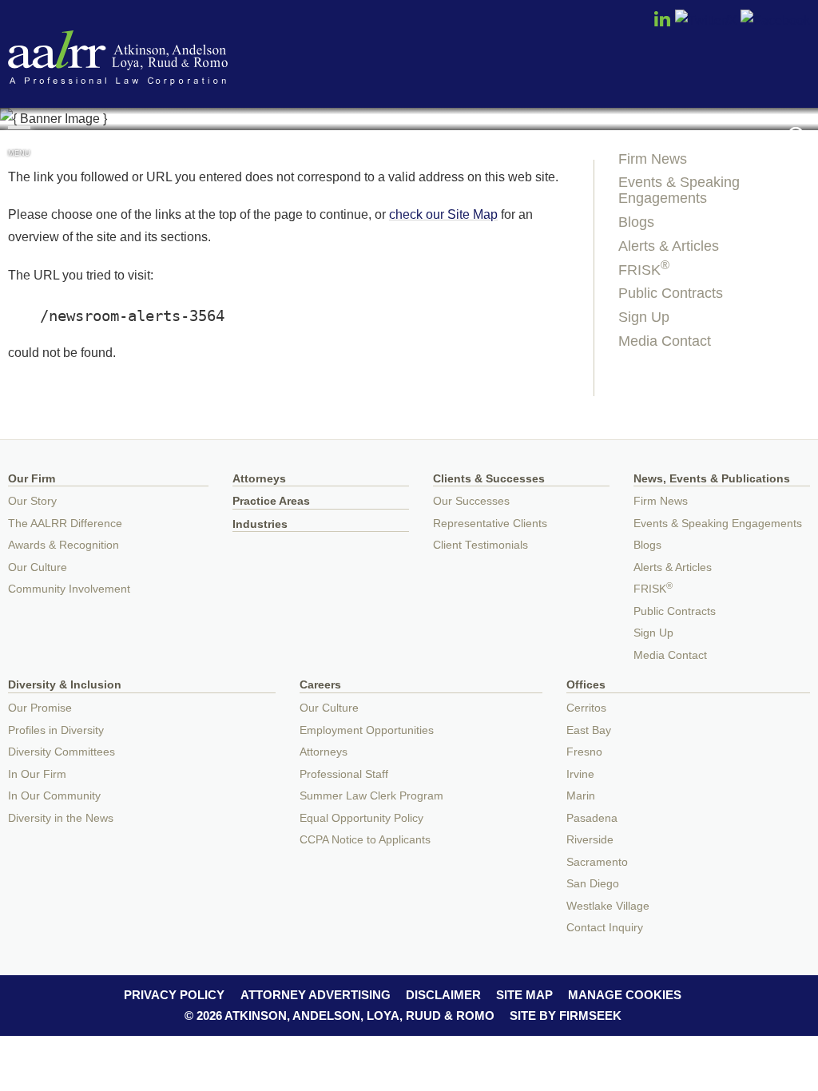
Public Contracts (670, 293)
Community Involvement (69, 589)
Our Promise (40, 708)
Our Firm (31, 479)
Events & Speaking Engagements (679, 190)
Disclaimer (443, 995)
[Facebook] (775, 20)
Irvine (580, 774)
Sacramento (597, 862)
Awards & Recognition (63, 545)
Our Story (32, 501)
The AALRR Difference (65, 524)
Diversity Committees (61, 752)
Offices (586, 685)
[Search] (799, 137)
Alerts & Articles (668, 246)
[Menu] (19, 135)
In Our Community (54, 796)
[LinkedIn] (662, 24)
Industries (260, 524)
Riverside (590, 840)
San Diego (592, 884)
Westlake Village (607, 906)
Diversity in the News (60, 818)
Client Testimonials (480, 545)
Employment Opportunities (367, 730)
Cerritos (586, 708)
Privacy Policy (174, 995)
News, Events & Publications (711, 479)
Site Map (524, 995)
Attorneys (259, 479)
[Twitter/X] (706, 20)
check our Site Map (443, 214)
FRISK (643, 270)
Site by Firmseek (565, 1015)
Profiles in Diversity (56, 730)
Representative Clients (490, 524)
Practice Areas (271, 501)
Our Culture (37, 567)
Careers (320, 685)
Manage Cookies (624, 995)
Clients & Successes (489, 479)
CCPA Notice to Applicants (365, 840)
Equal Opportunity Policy (361, 818)
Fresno (584, 752)
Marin (580, 796)
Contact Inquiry (604, 928)
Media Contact (664, 341)
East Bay (588, 730)
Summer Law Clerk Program (371, 796)
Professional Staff (344, 774)
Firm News (652, 159)
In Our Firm (37, 774)
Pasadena (591, 818)
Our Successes (471, 501)
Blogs (636, 222)
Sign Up (643, 317)
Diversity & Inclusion (64, 685)
